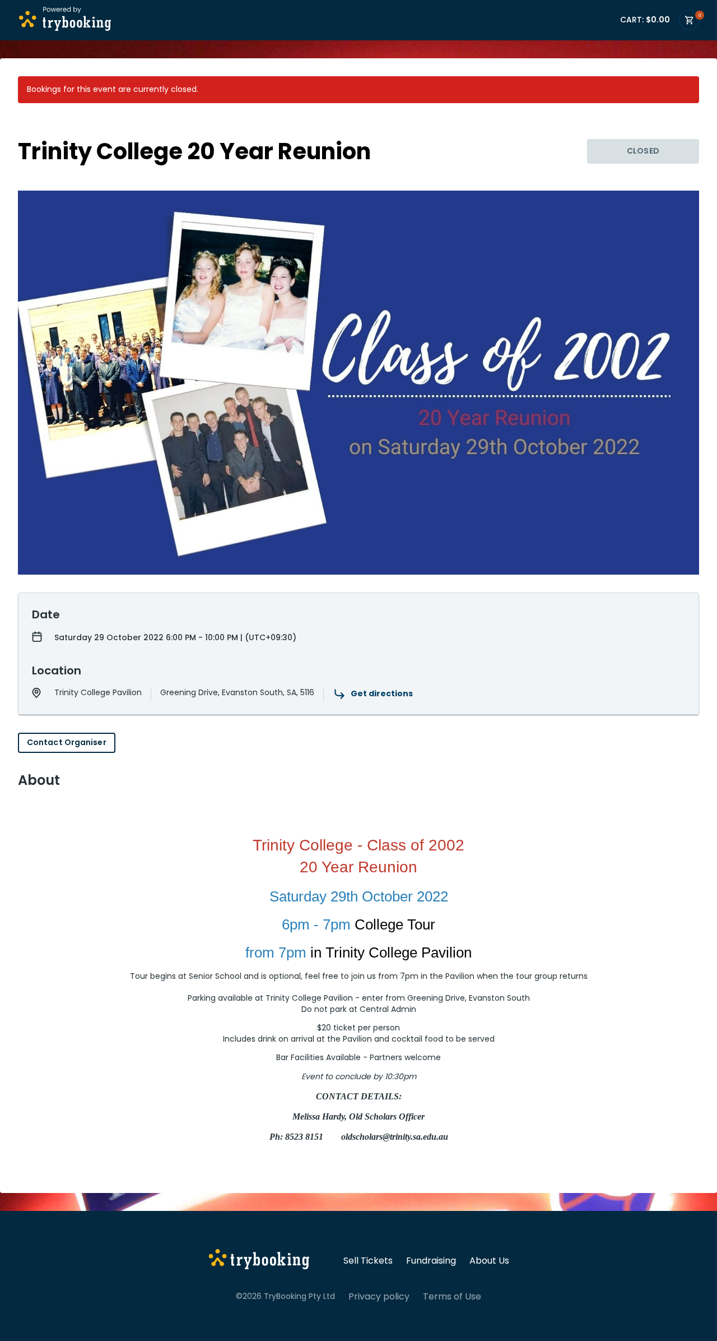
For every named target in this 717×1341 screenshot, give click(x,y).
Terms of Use (452, 1297)
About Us (489, 1261)
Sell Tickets (368, 1261)
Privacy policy (378, 1297)
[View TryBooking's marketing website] (259, 1261)
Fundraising (431, 1261)
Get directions (382, 693)
